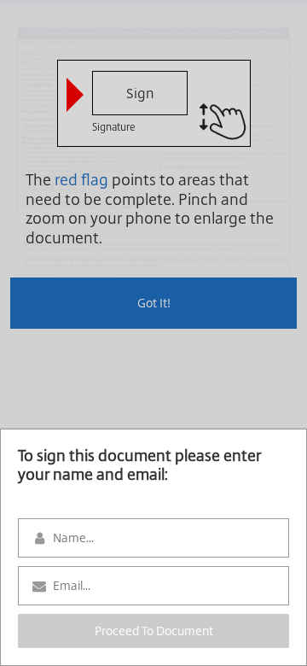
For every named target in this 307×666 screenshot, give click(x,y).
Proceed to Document (154, 631)
